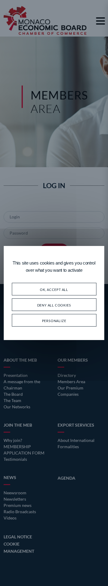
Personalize (54, 320)
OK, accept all (54, 289)
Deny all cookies (54, 304)
